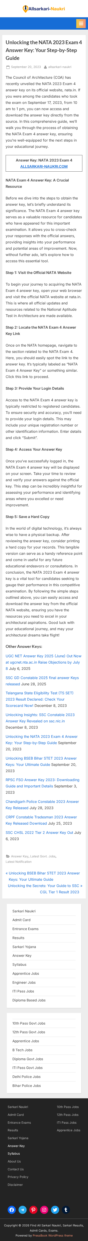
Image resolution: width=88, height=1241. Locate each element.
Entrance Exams (19, 1122)
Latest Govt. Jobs (43, 856)
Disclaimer (15, 1184)
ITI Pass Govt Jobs (27, 1068)
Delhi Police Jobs (26, 1077)
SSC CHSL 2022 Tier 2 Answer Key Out (39, 832)
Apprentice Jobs (25, 973)
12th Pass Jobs (68, 1114)
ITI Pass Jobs (23, 991)
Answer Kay (19, 856)
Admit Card (16, 1114)
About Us (14, 1161)
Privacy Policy (18, 1177)
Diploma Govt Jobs (27, 1059)
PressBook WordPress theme (53, 1235)
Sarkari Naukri (24, 911)
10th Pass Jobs (68, 1107)
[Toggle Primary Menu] (81, 23)
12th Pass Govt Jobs (28, 1032)
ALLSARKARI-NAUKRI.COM (44, 166)
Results (13, 1130)
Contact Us (16, 1169)
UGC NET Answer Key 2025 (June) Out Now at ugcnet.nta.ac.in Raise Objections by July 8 (43, 662)
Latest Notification (19, 861)
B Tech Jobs (22, 1050)
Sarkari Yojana (18, 1138)
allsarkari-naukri (59, 67)
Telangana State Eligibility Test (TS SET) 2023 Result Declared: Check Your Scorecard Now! (40, 699)
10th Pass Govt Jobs (28, 1023)
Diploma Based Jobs (29, 1000)
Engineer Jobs (24, 982)
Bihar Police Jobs (26, 1086)
